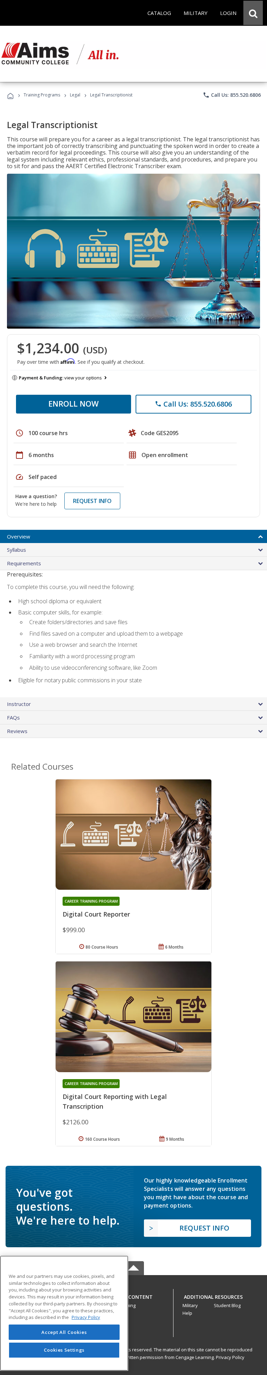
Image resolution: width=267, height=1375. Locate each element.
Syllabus (16, 549)
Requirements (24, 563)
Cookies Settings (64, 1350)
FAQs (13, 717)
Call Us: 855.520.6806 (232, 95)
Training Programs (42, 95)
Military (190, 1305)
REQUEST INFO (92, 501)
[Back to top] (133, 1295)
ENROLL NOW (73, 403)
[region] (64, 1313)
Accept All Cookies (64, 1332)
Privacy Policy (230, 1357)
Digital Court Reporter (96, 914)
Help (187, 1313)
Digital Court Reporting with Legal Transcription (115, 1101)
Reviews (17, 731)
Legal (75, 95)
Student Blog (227, 1305)
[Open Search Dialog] (253, 13)
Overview (18, 536)
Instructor (19, 703)
